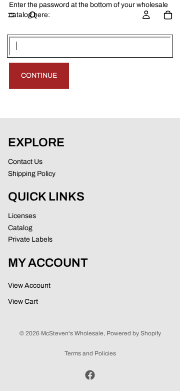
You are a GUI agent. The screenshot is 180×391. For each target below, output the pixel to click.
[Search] (33, 15)
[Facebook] (90, 375)
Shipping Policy (32, 173)
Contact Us (25, 161)
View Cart (23, 301)
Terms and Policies (90, 353)
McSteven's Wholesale (72, 333)
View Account (29, 286)
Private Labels (30, 239)
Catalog (20, 228)
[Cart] (168, 15)
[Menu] (11, 15)
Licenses (22, 216)
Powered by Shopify (133, 333)
